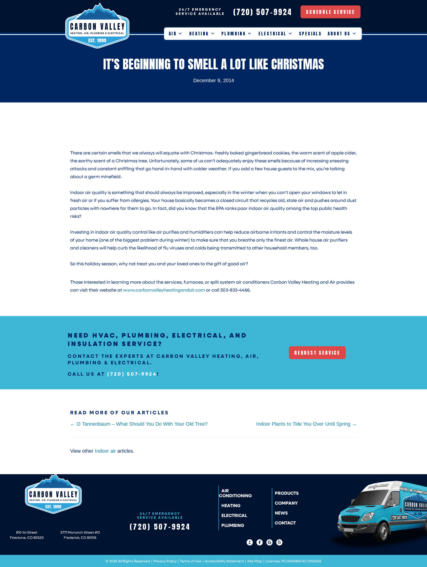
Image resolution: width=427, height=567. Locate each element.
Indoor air (105, 451)
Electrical (272, 33)
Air (173, 33)
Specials (310, 33)
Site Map (254, 561)
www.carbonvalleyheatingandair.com (164, 290)
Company (286, 503)
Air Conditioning (235, 493)
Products (287, 493)
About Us (339, 33)
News (281, 513)
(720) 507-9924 (132, 373)
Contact (285, 523)
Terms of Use (190, 561)
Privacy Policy (164, 561)
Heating (199, 33)
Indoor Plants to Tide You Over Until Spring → (306, 424)
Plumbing (233, 33)
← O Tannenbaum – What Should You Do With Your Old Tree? (139, 424)
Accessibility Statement (224, 561)
